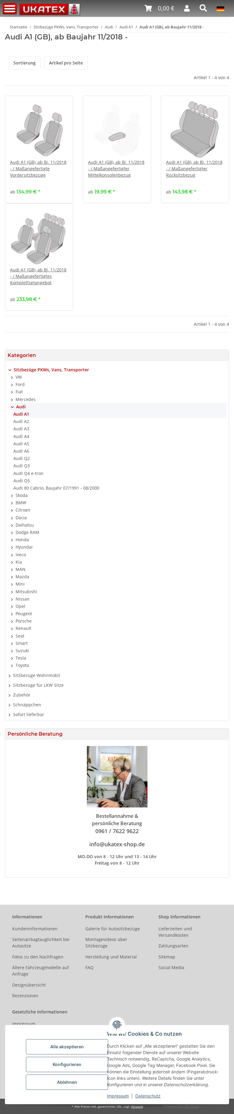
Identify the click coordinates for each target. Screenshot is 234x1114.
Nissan (23, 599)
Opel (20, 606)
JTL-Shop (191, 1106)
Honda (22, 539)
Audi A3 (21, 429)
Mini (20, 584)
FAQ (89, 967)
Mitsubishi (26, 591)
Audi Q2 (21, 458)
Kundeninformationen (35, 929)
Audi (21, 407)
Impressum (118, 1095)
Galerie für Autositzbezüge (112, 929)
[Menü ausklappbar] (10, 8)
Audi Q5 (21, 480)
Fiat (19, 392)
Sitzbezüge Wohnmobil (36, 675)
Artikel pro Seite (66, 63)
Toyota (22, 665)
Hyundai (24, 547)
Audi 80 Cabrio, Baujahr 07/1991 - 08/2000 (56, 488)
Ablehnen (67, 1082)
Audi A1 (21, 414)
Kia (19, 562)
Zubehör (21, 695)
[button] (159, 8)
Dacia (21, 517)
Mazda (22, 576)
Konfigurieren (67, 1064)
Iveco (21, 554)
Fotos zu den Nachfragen (37, 957)
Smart (22, 643)
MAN (21, 569)
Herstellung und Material (111, 957)
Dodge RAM (27, 532)
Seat (20, 636)
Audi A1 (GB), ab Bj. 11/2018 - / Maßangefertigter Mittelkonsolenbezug (116, 168)
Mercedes (26, 399)
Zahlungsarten (173, 946)
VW (19, 377)
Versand (137, 1106)
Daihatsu (25, 525)
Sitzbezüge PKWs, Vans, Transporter (51, 370)
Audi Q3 (21, 466)
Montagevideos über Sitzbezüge (106, 942)
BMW (21, 503)
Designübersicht (29, 985)
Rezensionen (25, 995)
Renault (23, 628)
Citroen (23, 510)
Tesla (21, 658)
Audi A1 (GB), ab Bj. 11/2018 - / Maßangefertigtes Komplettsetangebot (38, 276)
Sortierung (24, 63)
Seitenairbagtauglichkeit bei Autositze (40, 942)
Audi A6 (21, 451)
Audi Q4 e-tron (28, 473)
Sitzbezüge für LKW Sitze (38, 685)
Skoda (22, 495)
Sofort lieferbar (28, 714)
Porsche (24, 621)
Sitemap (166, 957)
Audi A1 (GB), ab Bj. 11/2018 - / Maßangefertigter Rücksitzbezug (194, 168)
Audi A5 (21, 444)
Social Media (171, 967)
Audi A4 (21, 436)
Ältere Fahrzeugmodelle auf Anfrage (40, 971)
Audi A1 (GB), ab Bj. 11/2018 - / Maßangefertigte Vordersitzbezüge (38, 168)
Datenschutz (148, 1095)
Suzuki (22, 650)
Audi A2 (21, 421)
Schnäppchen (27, 705)
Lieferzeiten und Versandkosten (175, 932)
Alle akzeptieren (67, 1046)
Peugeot (24, 613)
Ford (20, 384)
